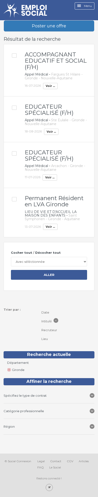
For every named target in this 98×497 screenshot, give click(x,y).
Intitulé (47, 321)
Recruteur (49, 330)
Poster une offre (49, 26)
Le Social (55, 467)
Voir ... (50, 86)
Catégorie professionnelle (24, 411)
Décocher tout (48, 252)
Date (45, 312)
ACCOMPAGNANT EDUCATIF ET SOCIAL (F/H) (56, 61)
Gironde (18, 370)
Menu (87, 6)
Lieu (45, 339)
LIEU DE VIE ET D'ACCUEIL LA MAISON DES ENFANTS (51, 214)
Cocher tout (21, 252)
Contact (55, 461)
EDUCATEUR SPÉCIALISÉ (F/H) (49, 109)
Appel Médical (36, 74)
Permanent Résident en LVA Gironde (54, 201)
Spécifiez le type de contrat (25, 395)
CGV (70, 461)
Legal (41, 461)
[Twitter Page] (49, 487)
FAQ (40, 467)
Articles (84, 461)
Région (10, 426)
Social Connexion (19, 461)
